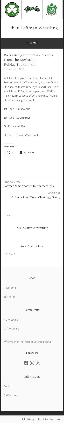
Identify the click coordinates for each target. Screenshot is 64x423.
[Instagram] (32, 363)
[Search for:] (32, 215)
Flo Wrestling (11, 319)
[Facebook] (26, 363)
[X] (38, 363)
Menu (34, 43)
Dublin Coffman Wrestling (32, 28)
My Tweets (9, 253)
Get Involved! (11, 395)
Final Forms (10, 287)
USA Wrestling (11, 328)
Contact (8, 386)
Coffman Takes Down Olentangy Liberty (35, 195)
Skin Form (9, 296)
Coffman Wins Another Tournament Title (29, 184)
